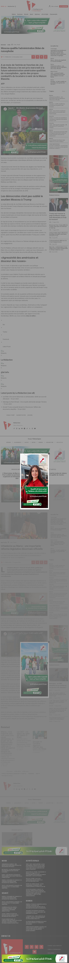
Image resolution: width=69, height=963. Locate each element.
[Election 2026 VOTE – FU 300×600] (34, 507)
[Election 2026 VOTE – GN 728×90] (34, 962)
